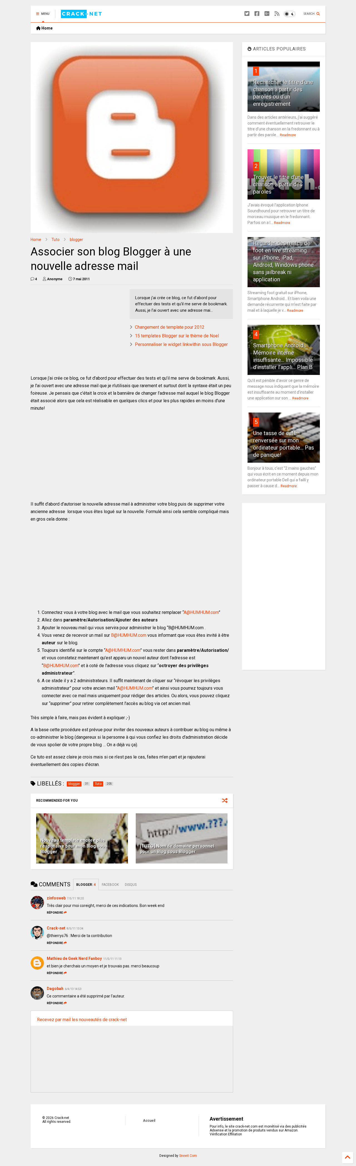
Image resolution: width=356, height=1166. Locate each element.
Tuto (55, 239)
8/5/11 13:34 (75, 928)
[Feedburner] (277, 13)
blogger (76, 239)
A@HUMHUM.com (201, 612)
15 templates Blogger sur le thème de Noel (177, 335)
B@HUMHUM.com (128, 635)
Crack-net (56, 928)
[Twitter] (246, 13)
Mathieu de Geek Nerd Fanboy (74, 958)
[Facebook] (256, 13)
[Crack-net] (82, 15)
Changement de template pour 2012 (169, 327)
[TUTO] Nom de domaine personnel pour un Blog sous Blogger (177, 849)
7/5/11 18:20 (75, 898)
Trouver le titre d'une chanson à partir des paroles (278, 184)
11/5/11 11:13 (112, 958)
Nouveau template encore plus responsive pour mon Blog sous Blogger (73, 846)
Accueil (149, 1121)
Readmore (288, 135)
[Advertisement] (77, 328)
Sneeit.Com (188, 1156)
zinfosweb (56, 898)
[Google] (267, 13)
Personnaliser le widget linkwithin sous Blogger (181, 344)
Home (47, 28)
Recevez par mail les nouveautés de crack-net (82, 1019)
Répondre (55, 912)
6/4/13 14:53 (73, 989)
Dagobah (55, 988)
